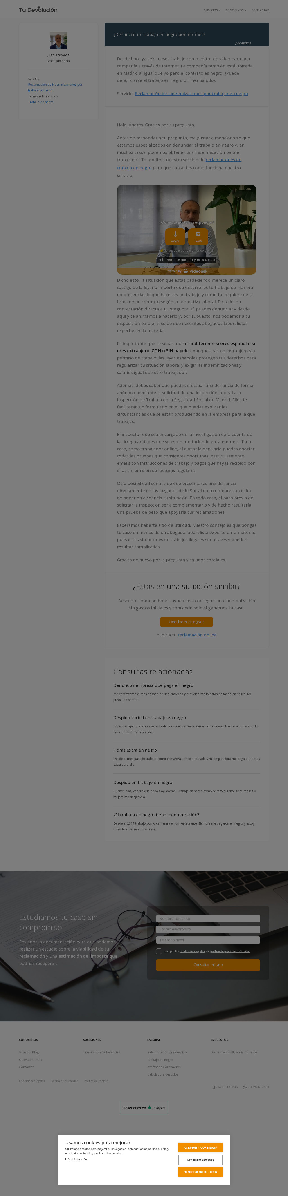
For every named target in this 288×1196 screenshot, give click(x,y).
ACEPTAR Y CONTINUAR (200, 1147)
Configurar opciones (200, 1159)
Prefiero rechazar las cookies (201, 1172)
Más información (76, 1159)
